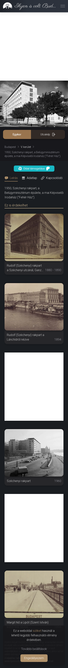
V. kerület (26, 146)
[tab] (12, 178)
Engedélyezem (34, 658)
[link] (28, 6)
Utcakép (45, 134)
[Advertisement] (34, 46)
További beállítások (34, 649)
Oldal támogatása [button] (34, 168)
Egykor (17, 134)
